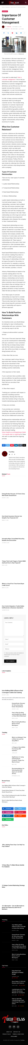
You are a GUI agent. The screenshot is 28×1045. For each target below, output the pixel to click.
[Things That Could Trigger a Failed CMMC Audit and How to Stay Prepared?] (14, 552)
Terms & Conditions (18, 1034)
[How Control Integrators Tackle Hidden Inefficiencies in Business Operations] (14, 597)
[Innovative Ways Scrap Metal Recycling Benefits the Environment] (14, 530)
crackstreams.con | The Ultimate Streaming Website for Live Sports (18, 991)
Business (8, 7)
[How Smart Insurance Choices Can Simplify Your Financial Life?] (14, 507)
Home (3, 7)
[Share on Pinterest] (12, 33)
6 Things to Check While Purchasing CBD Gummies (18, 749)
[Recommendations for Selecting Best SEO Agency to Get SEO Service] (6, 771)
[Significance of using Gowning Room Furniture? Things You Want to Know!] (6, 759)
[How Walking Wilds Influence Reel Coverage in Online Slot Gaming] (14, 681)
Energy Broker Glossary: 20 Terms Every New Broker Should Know (18, 705)
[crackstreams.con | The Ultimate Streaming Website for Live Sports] (6, 991)
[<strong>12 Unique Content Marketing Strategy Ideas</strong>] (14, 876)
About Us (9, 1031)
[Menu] (3, 2)
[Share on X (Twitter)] (8, 33)
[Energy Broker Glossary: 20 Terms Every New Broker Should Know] (14, 485)
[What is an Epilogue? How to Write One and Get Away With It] (6, 739)
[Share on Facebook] (4, 33)
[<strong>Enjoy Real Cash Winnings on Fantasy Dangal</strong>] (6, 973)
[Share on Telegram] (21, 33)
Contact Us (16, 1031)
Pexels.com (21, 54)
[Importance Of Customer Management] (14, 44)
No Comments (6, 28)
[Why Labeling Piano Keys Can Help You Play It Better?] (14, 836)
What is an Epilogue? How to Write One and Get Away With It (19, 739)
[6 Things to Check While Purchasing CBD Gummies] (6, 749)
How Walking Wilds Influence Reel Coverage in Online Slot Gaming (19, 926)
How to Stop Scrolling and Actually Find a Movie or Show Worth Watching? (19, 714)
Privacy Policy (7, 1034)
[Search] (25, 2)
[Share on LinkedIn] (17, 33)
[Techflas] (14, 2)
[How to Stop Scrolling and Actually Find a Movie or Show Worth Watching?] (6, 715)
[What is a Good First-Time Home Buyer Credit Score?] (14, 575)
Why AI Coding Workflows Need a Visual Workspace (19, 723)
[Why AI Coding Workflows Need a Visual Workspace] (6, 724)
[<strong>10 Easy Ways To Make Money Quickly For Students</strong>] (14, 856)
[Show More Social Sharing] (24, 33)
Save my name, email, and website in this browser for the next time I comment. (14, 654)
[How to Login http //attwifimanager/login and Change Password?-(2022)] (6, 1001)
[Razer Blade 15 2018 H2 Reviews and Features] (6, 983)
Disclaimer (14, 1036)
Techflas (9, 26)
